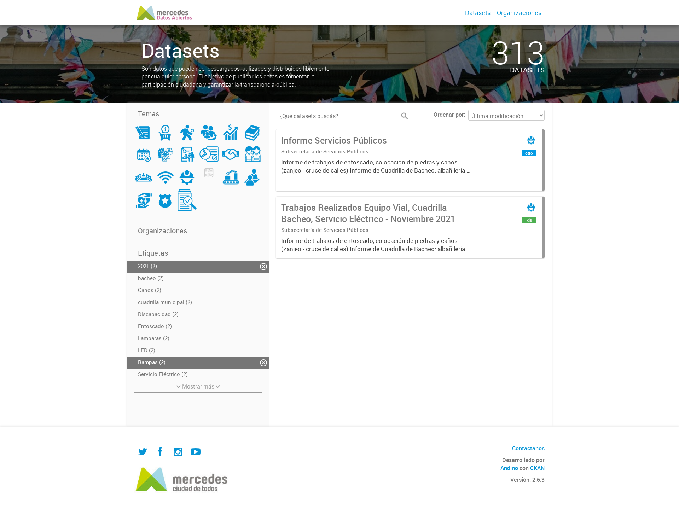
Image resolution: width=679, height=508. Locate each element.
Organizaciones (519, 12)
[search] (404, 116)
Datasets (478, 12)
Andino (509, 468)
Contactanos (528, 448)
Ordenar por (449, 114)
